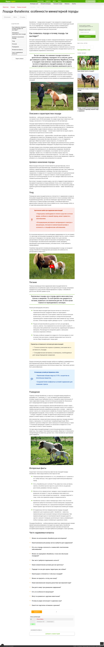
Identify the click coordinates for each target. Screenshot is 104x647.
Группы (74, 3)
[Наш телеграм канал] (91, 47)
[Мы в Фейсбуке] (85, 47)
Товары (59, 1)
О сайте (74, 646)
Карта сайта (98, 646)
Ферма (10, 1)
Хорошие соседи (57, 3)
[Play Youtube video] (52, 266)
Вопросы (67, 3)
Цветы (54, 1)
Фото (15, 17)
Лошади (13, 7)
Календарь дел (34, 3)
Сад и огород (40, 1)
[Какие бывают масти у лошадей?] (88, 63)
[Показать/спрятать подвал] (2, 645)
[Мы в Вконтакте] (78, 47)
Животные (5, 7)
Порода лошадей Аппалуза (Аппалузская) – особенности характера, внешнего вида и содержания (88, 109)
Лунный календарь (46, 3)
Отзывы (22, 17)
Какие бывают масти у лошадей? (85, 71)
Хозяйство (48, 1)
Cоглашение (79, 646)
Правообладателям (86, 646)
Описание (7, 17)
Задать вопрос (19, 58)
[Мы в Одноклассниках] (82, 47)
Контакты (93, 646)
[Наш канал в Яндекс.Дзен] (88, 47)
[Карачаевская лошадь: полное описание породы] (88, 80)
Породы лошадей (21, 7)
